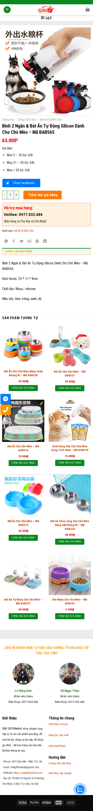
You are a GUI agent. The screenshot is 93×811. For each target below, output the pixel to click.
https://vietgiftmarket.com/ (28, 772)
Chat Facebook (23, 183)
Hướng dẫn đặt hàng (60, 763)
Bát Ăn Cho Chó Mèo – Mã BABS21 (70, 373)
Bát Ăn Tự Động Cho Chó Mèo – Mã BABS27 (23, 601)
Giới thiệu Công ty (58, 724)
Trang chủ (8, 119)
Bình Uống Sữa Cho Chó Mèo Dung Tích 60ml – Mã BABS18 (69, 448)
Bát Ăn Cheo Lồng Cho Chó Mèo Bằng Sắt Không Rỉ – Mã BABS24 (69, 524)
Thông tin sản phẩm (18, 251)
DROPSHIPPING (57, 746)
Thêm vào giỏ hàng (42, 195)
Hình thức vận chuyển (60, 773)
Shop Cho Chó (27, 119)
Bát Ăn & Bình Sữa (51, 119)
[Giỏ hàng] (87, 9)
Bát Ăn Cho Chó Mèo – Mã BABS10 (23, 448)
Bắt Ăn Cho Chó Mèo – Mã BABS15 (23, 523)
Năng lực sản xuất (58, 735)
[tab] (46, 252)
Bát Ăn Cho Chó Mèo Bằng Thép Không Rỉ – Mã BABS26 (23, 373)
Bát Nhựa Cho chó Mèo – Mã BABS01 (69, 601)
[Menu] (7, 9)
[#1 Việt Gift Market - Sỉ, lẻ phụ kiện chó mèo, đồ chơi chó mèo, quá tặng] (47, 9)
